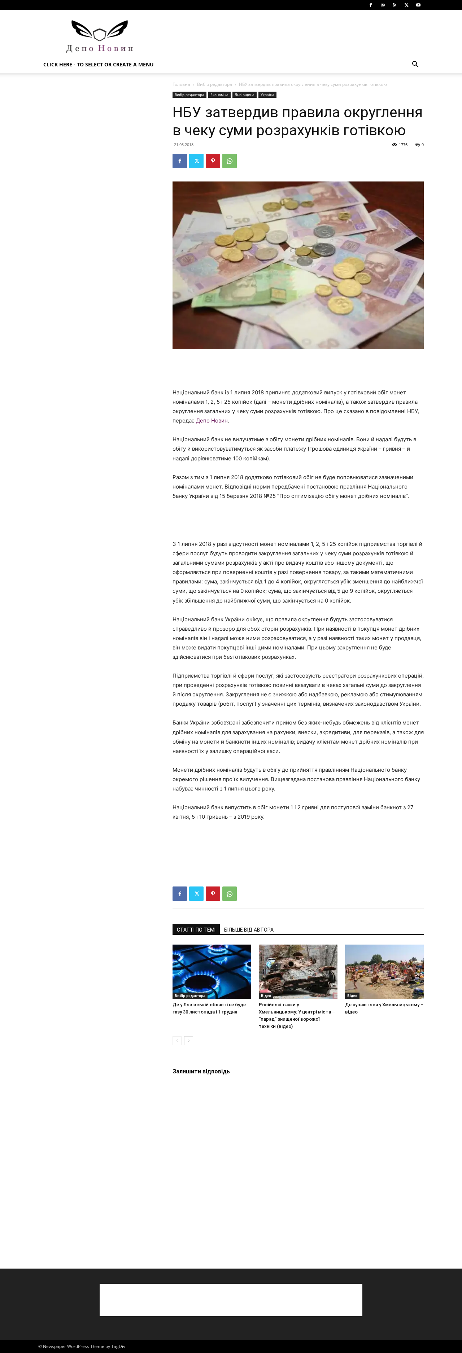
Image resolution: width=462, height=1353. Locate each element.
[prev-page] (177, 1040)
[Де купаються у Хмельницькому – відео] (384, 972)
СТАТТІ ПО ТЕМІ (196, 930)
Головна (181, 84)
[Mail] (382, 5)
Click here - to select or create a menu (98, 64)
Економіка (219, 94)
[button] (415, 65)
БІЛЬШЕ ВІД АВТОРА (249, 930)
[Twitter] (406, 5)
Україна (267, 94)
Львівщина (244, 94)
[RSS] (394, 5)
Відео (266, 995)
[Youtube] (418, 5)
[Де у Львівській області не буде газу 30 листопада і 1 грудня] (212, 972)
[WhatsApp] (229, 161)
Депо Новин (212, 420)
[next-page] (188, 1040)
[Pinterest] (213, 161)
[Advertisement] (292, 36)
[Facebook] (370, 5)
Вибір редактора (214, 84)
